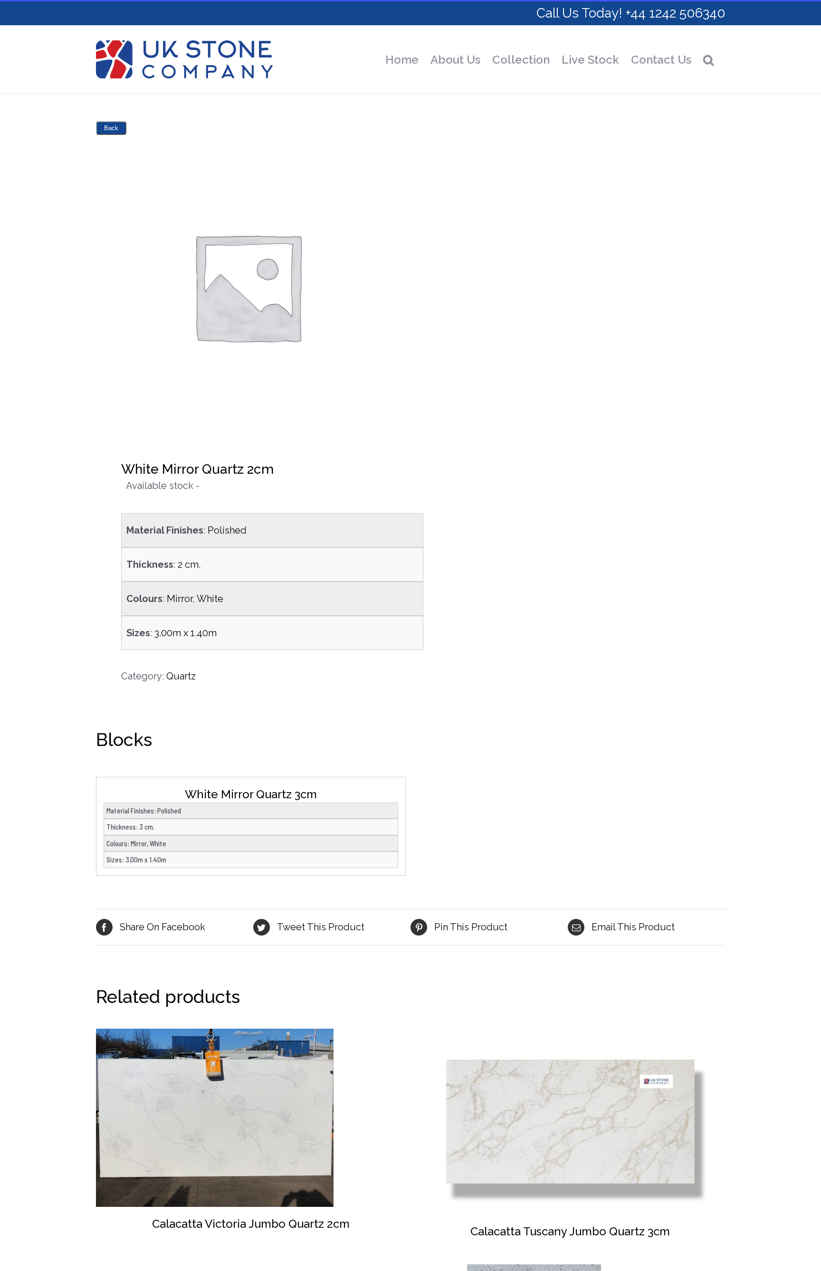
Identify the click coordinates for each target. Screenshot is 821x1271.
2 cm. (189, 564)
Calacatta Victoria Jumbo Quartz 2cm (251, 1224)
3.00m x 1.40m (185, 633)
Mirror (179, 598)
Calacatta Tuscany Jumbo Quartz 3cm (570, 1231)
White (210, 598)
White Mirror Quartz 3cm (251, 794)
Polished (227, 530)
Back (111, 128)
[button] (708, 60)
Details (214, 1119)
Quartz (181, 676)
